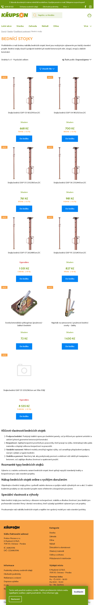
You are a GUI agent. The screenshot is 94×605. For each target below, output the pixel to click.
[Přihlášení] (79, 15)
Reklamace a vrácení (12, 578)
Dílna (51, 540)
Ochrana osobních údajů (29, 7)
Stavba (52, 533)
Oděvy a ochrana (56, 555)
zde (56, 593)
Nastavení (15, 599)
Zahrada (52, 536)
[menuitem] (7, 26)
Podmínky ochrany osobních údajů (18, 570)
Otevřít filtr (47, 69)
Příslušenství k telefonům (60, 558)
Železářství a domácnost (59, 547)
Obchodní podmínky (50, 7)
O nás (6, 585)
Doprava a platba (11, 581)
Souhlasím (78, 592)
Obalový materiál (56, 551)
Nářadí (52, 544)
